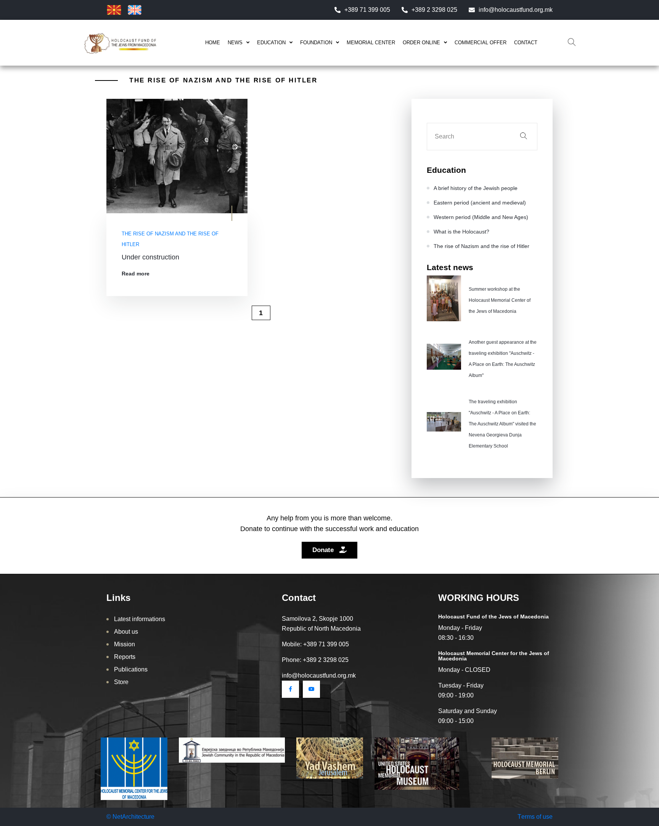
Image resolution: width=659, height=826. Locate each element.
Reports (124, 657)
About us (126, 631)
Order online (421, 42)
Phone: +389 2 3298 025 (315, 660)
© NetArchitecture (130, 816)
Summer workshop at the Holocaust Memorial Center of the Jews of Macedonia (499, 300)
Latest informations (139, 619)
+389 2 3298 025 (434, 9)
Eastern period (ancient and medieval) (480, 203)
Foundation (316, 42)
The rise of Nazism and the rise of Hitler (170, 239)
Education (271, 42)
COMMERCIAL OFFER (480, 42)
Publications (131, 669)
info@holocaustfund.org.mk (516, 9)
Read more (135, 274)
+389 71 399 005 (367, 9)
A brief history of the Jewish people (476, 188)
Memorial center (371, 42)
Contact (525, 42)
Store (121, 682)
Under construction (150, 257)
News (235, 42)
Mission (124, 644)
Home (212, 42)
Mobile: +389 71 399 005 (315, 644)
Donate (324, 550)
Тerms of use (535, 816)
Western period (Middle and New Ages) (481, 217)
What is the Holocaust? (461, 232)
